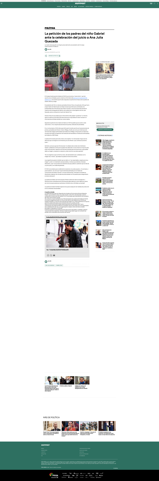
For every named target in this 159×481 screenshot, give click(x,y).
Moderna (70, 477)
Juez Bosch (93, 0)
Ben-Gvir (69, 0)
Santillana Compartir (84, 473)
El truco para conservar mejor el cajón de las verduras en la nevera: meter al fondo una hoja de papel (108, 214)
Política (50, 28)
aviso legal (82, 452)
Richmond (64, 477)
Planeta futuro (96, 475)
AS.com (93, 473)
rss (42, 455)
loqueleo (93, 477)
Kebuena (100, 475)
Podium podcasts (76, 477)
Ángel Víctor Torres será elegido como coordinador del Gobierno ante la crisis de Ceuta (51, 433)
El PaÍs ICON (82, 477)
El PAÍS (65, 473)
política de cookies (83, 450)
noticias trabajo (89, 6)
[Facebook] (48, 255)
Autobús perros (99, 0)
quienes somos (44, 450)
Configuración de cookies (85, 448)
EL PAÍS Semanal (91, 475)
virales (68, 6)
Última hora (151, 3)
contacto (43, 452)
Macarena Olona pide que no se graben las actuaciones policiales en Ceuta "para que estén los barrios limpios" (70, 434)
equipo (42, 448)
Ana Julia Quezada (49, 265)
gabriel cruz (59, 265)
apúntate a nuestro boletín (105, 129)
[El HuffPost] (80, 3)
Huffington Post (67, 475)
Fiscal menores (57, 0)
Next (85, 233)
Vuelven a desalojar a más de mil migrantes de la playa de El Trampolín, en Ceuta (88, 433)
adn (97, 473)
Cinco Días (82, 475)
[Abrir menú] (1, 3)
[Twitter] (51, 255)
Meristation (99, 477)
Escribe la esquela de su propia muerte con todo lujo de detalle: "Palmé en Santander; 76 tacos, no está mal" (108, 223)
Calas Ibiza (88, 0)
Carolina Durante (76, 0)
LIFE (72, 6)
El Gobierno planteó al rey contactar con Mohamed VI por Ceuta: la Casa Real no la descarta (106, 433)
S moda (87, 477)
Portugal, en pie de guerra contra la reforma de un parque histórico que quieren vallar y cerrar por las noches (107, 181)
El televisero (81, 6)
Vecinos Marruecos (50, 0)
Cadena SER (89, 473)
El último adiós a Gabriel (66, 386)
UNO (73, 475)
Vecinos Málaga (106, 0)
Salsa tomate (82, 0)
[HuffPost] (45, 445)
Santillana (77, 473)
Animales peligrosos (113, 0)
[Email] (54, 255)
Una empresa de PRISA (54, 474)
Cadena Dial (86, 475)
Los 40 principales (71, 473)
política (59, 6)
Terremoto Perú (64, 0)
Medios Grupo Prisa (54, 477)
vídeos (75, 6)
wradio (77, 475)
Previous (49, 233)
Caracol (101, 473)
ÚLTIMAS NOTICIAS (98, 6)
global (63, 6)
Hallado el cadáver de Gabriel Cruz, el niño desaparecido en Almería (81, 387)
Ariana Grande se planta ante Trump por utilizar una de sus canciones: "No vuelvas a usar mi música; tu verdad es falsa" (108, 246)
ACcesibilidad (82, 455)
